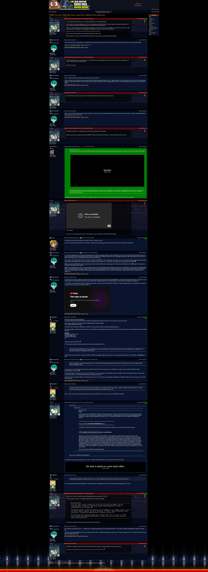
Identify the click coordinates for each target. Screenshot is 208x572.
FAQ (150, 31)
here (84, 234)
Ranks (150, 21)
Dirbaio (79, 407)
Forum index (58, 15)
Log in (157, 9)
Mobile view (104, 566)
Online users (152, 23)
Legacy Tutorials (80, 15)
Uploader (151, 29)
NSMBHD (51, 15)
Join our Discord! (138, 5)
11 (66, 17)
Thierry (74, 405)
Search (150, 24)
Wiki (150, 34)
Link (138, 18)
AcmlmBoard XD (106, 567)
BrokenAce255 (76, 149)
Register (153, 9)
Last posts (151, 26)
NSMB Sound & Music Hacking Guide (95, 15)
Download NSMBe (153, 28)
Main (150, 16)
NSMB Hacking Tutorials (69, 15)
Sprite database (152, 32)
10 (64, 17)
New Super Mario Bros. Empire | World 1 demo (76, 47)
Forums (151, 18)
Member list (151, 19)
